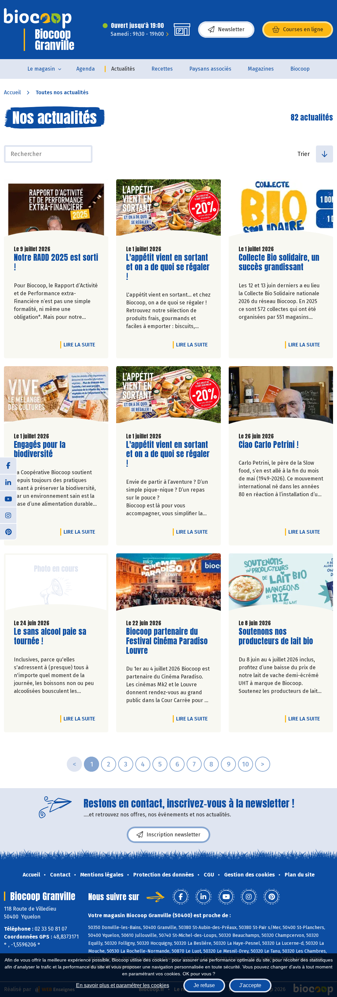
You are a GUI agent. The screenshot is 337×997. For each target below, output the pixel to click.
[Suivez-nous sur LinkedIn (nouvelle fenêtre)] (8, 482)
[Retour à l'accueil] (37, 18)
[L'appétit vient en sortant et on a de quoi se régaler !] (168, 209)
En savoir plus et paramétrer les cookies (122, 985)
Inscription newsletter (173, 834)
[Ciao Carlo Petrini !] (281, 396)
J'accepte (250, 985)
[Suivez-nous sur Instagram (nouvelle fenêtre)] (8, 515)
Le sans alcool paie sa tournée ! (51, 636)
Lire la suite (81, 344)
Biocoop (300, 69)
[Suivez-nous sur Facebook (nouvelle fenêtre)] (8, 465)
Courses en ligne (303, 29)
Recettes (162, 69)
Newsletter (231, 29)
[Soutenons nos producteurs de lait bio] (281, 583)
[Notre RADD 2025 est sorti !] (56, 209)
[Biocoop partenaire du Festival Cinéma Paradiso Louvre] (168, 583)
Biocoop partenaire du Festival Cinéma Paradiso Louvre (167, 641)
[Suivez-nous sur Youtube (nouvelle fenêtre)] (8, 498)
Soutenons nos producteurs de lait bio (276, 636)
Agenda (85, 69)
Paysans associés (210, 69)
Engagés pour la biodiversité (51, 449)
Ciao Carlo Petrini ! (268, 445)
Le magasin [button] (41, 69)
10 (245, 764)
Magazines (261, 69)
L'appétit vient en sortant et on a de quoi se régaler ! (168, 267)
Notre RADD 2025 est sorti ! (56, 262)
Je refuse (204, 985)
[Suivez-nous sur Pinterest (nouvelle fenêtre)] (8, 531)
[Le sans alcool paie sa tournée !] (56, 583)
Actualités (123, 69)
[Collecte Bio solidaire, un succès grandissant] (281, 209)
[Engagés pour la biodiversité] (56, 396)
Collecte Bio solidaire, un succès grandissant (279, 262)
